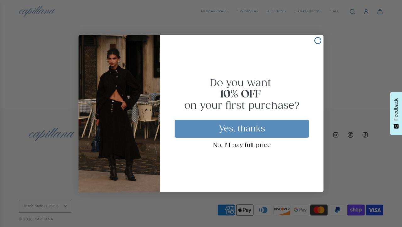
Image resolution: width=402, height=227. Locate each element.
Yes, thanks (242, 129)
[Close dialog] (318, 40)
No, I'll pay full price (242, 145)
